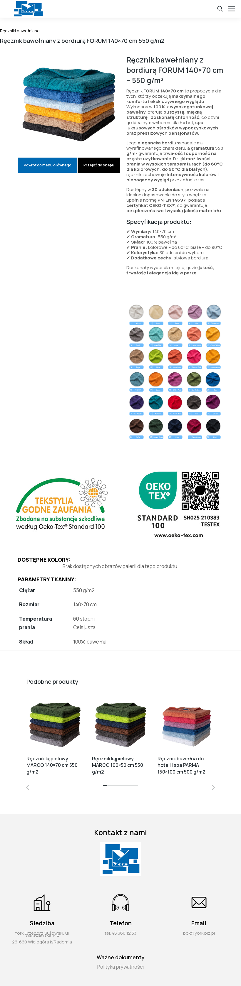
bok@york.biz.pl (199, 933)
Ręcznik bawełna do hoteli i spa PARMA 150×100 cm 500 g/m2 (182, 765)
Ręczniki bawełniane (20, 30)
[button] (105, 787)
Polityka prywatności (120, 966)
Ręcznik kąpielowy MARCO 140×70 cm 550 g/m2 (52, 765)
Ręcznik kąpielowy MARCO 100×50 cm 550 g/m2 (117, 765)
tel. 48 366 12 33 (120, 933)
